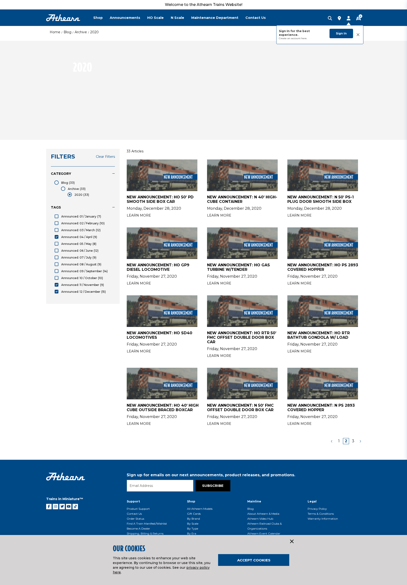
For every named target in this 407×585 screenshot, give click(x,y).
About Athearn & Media (263, 513)
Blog (67, 32)
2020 (94, 32)
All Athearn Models (199, 508)
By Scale (192, 523)
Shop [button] (98, 18)
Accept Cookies (253, 560)
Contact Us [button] (255, 18)
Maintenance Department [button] (214, 18)
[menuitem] (101, 18)
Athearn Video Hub (260, 518)
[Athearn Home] (63, 17)
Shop (191, 501)
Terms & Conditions (321, 513)
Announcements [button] (125, 18)
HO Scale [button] (155, 18)
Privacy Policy (317, 508)
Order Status (135, 518)
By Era (191, 533)
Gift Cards (194, 513)
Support (133, 501)
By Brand (193, 518)
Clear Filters (105, 157)
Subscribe (213, 485)
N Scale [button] (177, 18)
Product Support (138, 508)
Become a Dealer (138, 528)
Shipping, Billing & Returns (145, 533)
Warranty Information (323, 518)
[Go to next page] (360, 441)
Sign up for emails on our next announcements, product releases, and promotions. (211, 475)
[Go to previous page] (332, 441)
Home (55, 32)
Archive (81, 32)
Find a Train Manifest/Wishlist (147, 523)
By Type (192, 528)
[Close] (291, 541)
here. (304, 38)
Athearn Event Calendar (263, 533)
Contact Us (134, 513)
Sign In (341, 33)
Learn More (139, 215)
